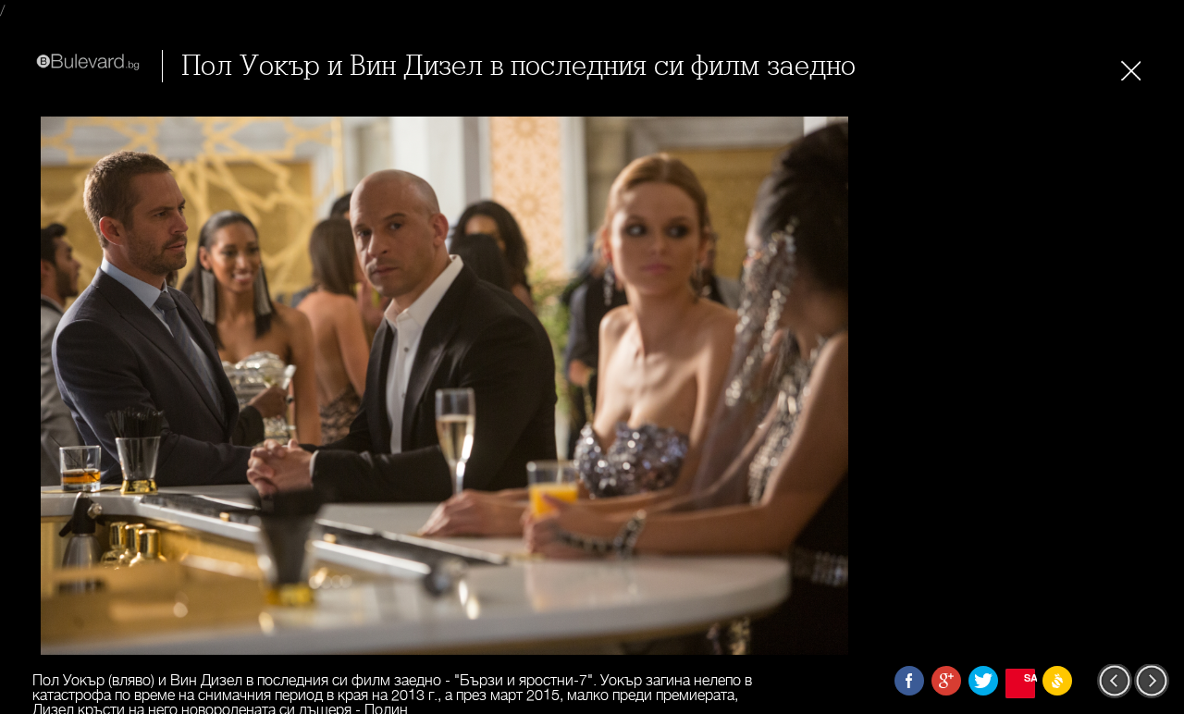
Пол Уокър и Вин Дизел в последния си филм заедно (518, 66)
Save (1029, 677)
